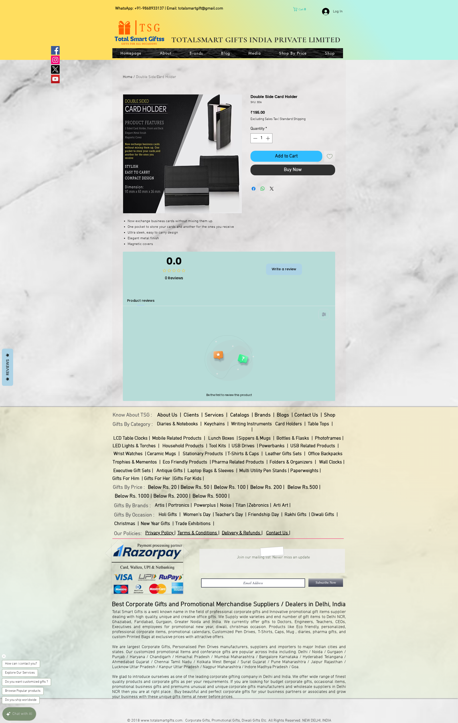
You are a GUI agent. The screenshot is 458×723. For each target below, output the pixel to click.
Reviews (7, 367)
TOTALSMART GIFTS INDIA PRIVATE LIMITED (256, 39)
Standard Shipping (293, 119)
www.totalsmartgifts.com (161, 720)
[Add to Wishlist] (329, 156)
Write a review (284, 269)
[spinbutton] (261, 138)
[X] (55, 69)
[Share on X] (272, 189)
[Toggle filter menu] (323, 314)
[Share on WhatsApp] (262, 189)
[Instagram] (55, 60)
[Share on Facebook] (253, 189)
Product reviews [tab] (141, 300)
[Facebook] (55, 50)
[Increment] (268, 138)
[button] (300, 9)
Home (127, 77)
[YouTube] (55, 79)
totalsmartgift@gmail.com (200, 8)
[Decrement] (254, 138)
